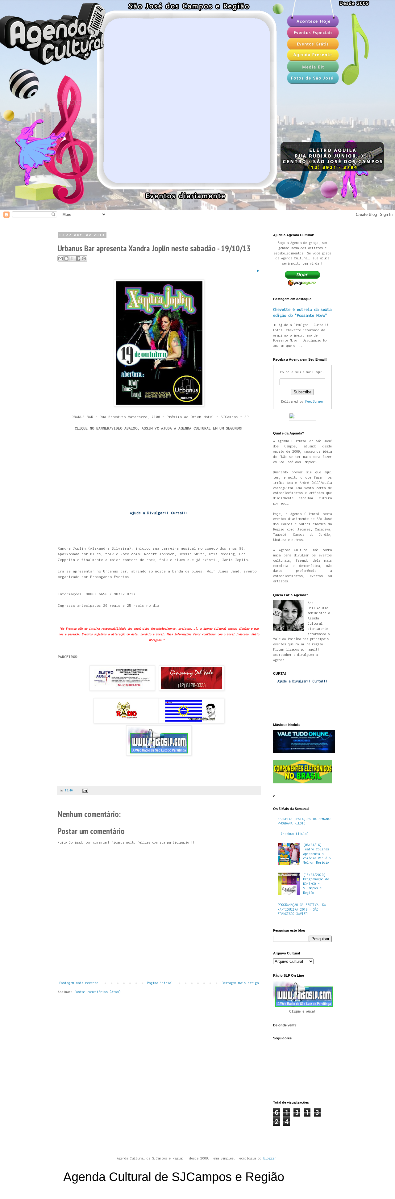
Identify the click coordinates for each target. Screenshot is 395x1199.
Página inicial (160, 983)
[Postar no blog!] (66, 258)
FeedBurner (314, 401)
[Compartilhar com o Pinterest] (84, 258)
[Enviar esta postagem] (84, 790)
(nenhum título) (295, 834)
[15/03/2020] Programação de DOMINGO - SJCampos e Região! (316, 884)
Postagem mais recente (78, 983)
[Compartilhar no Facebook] (78, 258)
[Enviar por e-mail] (60, 258)
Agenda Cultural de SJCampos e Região (173, 1177)
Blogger (269, 1158)
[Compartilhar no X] (72, 258)
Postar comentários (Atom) (97, 992)
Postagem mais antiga (240, 983)
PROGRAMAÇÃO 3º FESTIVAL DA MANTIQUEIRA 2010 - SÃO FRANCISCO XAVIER (302, 909)
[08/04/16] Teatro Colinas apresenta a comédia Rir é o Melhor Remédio (317, 854)
